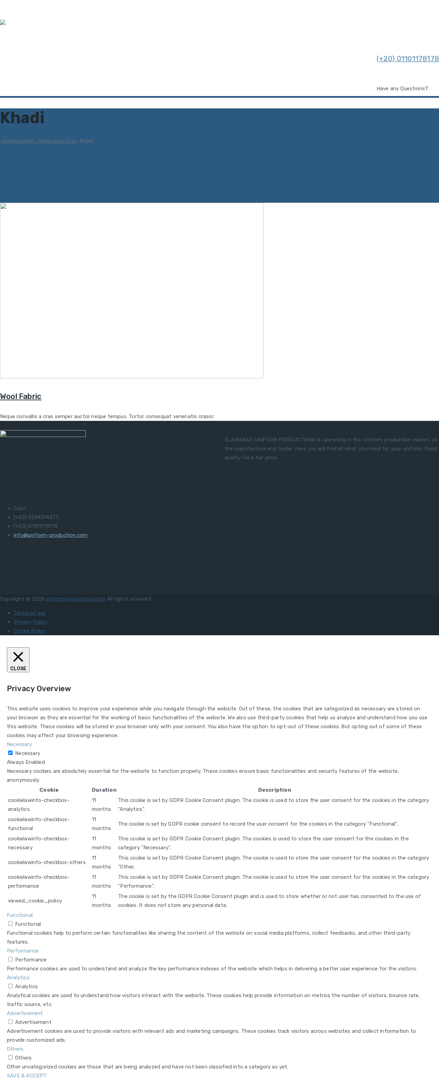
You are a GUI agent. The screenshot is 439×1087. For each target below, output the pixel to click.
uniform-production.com (75, 599)
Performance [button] (22, 951)
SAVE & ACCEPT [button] (27, 1076)
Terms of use (30, 613)
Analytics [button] (18, 977)
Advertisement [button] (25, 1013)
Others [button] (15, 1049)
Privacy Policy (30, 622)
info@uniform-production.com (50, 535)
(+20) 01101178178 (408, 59)
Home (38, 141)
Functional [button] (20, 915)
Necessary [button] (19, 744)
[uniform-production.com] (51, 24)
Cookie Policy (30, 631)
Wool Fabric (20, 396)
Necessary (27, 753)
